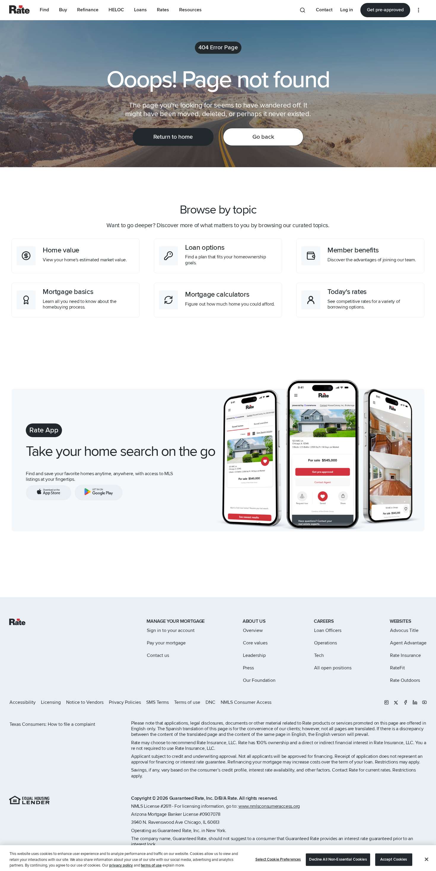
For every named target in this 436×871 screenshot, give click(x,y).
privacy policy (121, 861)
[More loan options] (418, 10)
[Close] (426, 855)
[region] (218, 856)
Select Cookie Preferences (278, 855)
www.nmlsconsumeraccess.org (269, 806)
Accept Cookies (393, 855)
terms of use (151, 861)
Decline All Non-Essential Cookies (338, 855)
